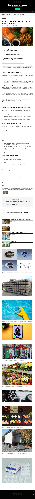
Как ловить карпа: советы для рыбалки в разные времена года (20, 219)
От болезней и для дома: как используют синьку (18, 232)
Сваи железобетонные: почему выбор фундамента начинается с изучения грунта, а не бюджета (17, 297)
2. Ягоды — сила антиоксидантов (10, 50)
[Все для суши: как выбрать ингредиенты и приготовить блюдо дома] (17, 416)
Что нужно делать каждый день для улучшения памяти (13, 58)
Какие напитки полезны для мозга (9, 57)
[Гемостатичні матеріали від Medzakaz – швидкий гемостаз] (17, 470)
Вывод (4, 62)
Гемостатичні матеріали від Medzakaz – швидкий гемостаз (11, 487)
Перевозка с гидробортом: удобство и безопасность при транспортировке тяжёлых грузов (16, 453)
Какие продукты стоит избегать (9, 59)
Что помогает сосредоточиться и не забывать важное (12, 55)
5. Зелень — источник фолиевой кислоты (12, 54)
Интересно (4, 18)
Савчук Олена (5, 25)
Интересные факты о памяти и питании (10, 61)
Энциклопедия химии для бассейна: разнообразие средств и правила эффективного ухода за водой (17, 321)
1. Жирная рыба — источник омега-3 (11, 49)
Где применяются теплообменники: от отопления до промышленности (13, 360)
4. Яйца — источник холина (9, 53)
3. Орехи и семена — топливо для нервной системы (13, 51)
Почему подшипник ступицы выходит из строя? (9, 403)
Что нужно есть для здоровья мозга (9, 47)
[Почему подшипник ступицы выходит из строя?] (17, 396)
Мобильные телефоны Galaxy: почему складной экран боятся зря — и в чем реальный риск (16, 341)
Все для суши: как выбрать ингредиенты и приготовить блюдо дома (12, 427)
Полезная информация (17, 5)
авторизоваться (24, 212)
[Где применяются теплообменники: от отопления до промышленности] (17, 351)
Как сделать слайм (13, 241)
